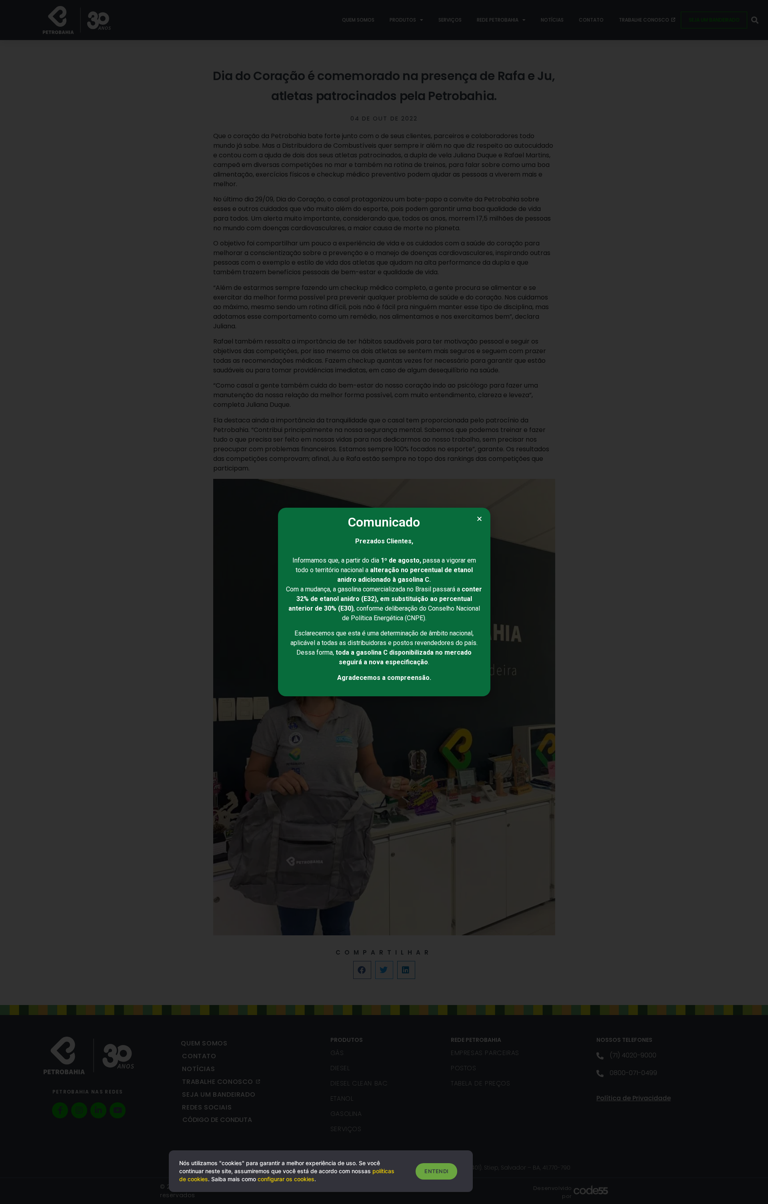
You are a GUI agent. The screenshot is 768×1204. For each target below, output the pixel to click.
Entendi (436, 1171)
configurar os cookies (286, 1179)
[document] (384, 602)
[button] (479, 519)
